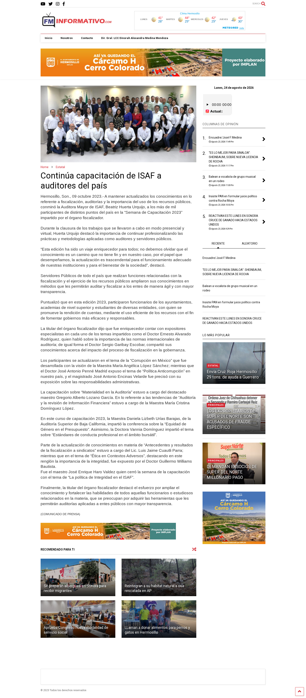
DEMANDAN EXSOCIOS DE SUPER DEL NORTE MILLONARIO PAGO (232, 472)
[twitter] (51, 4)
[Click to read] (78, 577)
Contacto (87, 38)
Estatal (213, 366)
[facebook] (64, 4)
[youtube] (43, 4)
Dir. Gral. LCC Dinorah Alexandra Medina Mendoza (134, 38)
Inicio (48, 38)
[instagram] (58, 4)
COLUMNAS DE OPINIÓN (220, 124)
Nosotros (67, 38)
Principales (216, 405)
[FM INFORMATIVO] (77, 26)
